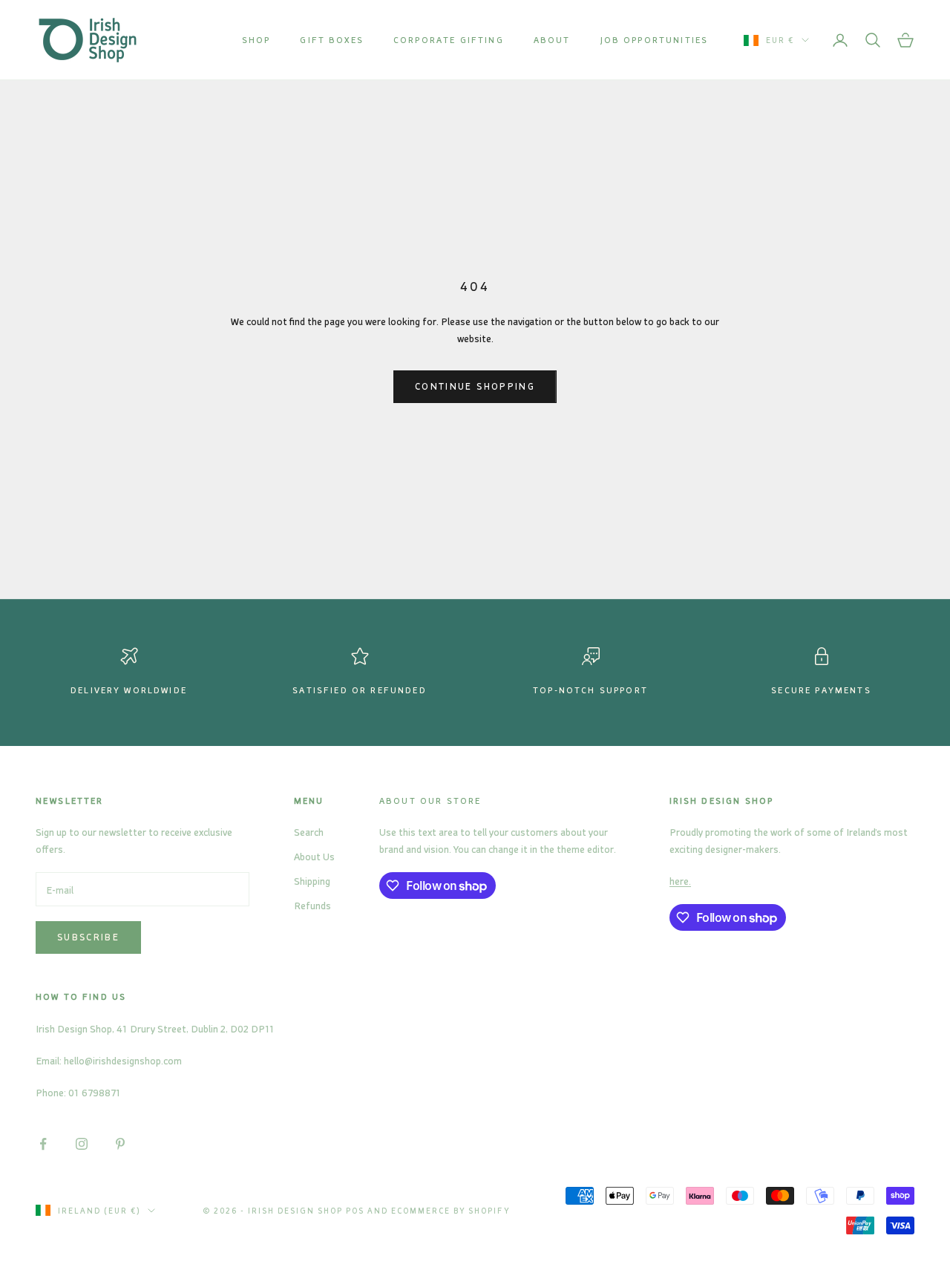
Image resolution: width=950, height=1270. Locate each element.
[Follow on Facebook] (43, 1143)
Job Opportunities (654, 39)
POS (355, 1210)
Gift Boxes (332, 39)
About (552, 39)
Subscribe (88, 937)
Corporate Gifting (448, 39)
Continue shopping (475, 386)
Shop (256, 39)
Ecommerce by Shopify (451, 1210)
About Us (314, 856)
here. (680, 880)
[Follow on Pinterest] (120, 1143)
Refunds (312, 905)
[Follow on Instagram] (81, 1143)
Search (309, 831)
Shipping (312, 880)
